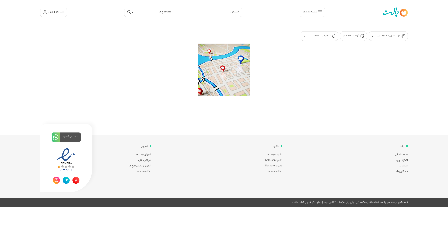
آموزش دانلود (144, 160)
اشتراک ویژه (402, 160)
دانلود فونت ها (274, 155)
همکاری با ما (401, 172)
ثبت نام (60, 12)
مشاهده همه (275, 172)
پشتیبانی (403, 166)
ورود (50, 12)
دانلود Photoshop (273, 160)
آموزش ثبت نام (143, 155)
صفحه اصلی (401, 155)
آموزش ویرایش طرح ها (140, 166)
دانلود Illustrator (273, 166)
